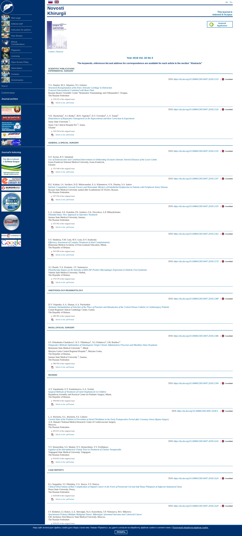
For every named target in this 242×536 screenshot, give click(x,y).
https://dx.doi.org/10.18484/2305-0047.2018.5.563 (196, 234)
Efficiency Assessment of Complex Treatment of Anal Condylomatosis (79, 242)
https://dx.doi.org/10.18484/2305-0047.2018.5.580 (196, 298)
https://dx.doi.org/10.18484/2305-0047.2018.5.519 (196, 79)
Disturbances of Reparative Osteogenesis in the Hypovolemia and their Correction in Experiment (91, 118)
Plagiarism (15, 50)
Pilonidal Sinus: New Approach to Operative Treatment (72, 214)
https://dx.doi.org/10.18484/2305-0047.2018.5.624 (196, 478)
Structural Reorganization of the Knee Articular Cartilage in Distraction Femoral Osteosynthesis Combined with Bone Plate (80, 89)
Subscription (16, 68)
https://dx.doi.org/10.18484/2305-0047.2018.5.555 (196, 206)
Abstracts (59, 51)
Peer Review (16, 36)
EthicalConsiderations (18, 43)
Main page (16, 18)
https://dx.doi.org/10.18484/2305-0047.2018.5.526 (196, 109)
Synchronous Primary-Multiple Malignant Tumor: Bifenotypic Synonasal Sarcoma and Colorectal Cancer (95, 514)
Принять (121, 532)
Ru (227, 2)
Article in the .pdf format (64, 103)
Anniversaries (17, 80)
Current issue (8, 93)
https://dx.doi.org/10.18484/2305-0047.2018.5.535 (196, 151)
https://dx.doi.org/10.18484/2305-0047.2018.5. (197, 411)
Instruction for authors (21, 30)
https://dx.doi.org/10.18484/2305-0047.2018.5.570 (196, 261)
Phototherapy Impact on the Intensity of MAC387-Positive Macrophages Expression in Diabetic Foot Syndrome (97, 270)
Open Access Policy (20, 62)
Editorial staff (17, 24)
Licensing (15, 56)
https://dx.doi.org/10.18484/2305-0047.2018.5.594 (196, 383)
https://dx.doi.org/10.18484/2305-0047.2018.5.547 (196, 178)
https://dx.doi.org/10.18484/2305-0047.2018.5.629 (196, 506)
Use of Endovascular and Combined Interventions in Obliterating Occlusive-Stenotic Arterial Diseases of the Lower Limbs (102, 159)
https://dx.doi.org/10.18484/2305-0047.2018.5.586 (196, 336)
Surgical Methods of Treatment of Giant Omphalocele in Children (77, 392)
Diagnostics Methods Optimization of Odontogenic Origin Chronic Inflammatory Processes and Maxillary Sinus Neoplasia (102, 345)
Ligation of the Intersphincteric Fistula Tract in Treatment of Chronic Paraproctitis (84, 449)
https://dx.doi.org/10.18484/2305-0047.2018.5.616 (196, 441)
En (231, 2)
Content (51, 51)
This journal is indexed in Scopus (222, 13)
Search (4, 86)
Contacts (15, 74)
